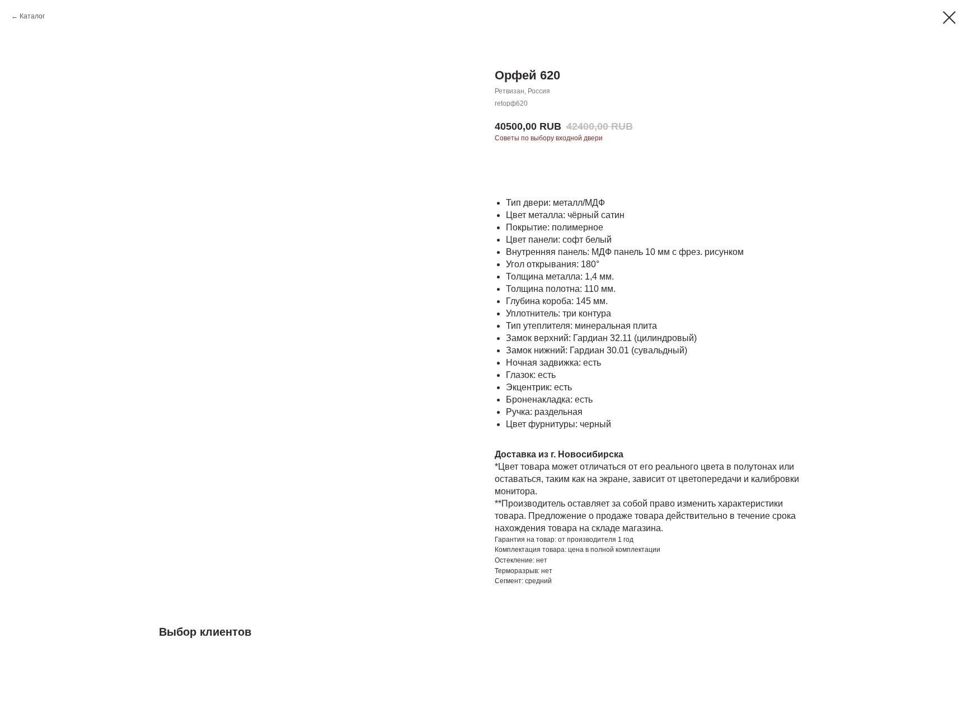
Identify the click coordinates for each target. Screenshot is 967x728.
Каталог (32, 16)
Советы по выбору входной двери (549, 138)
